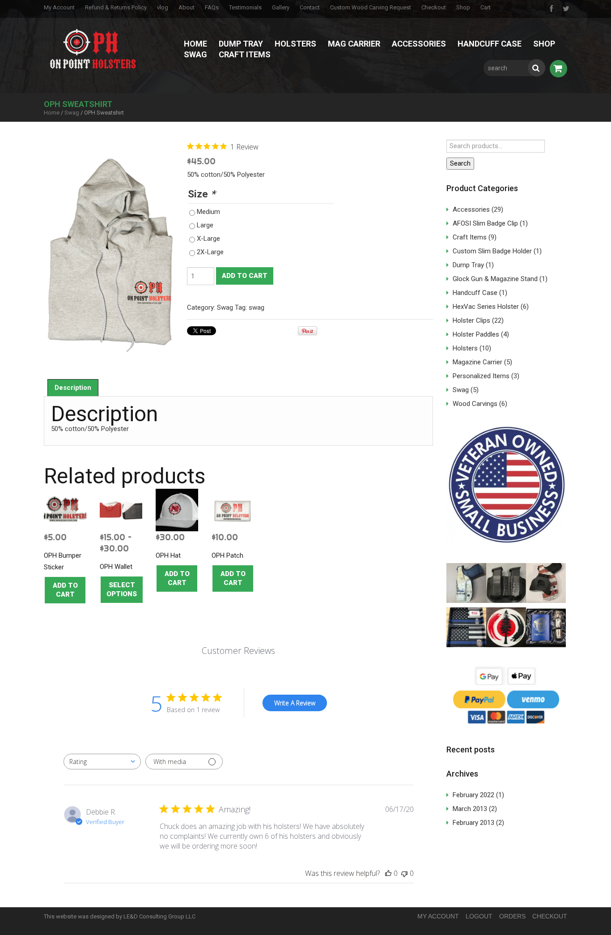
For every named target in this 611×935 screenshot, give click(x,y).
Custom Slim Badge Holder (492, 251)
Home (195, 43)
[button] (466, 583)
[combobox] (102, 761)
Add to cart (244, 276)
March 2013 (470, 809)
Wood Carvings (475, 404)
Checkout (433, 7)
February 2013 (473, 823)
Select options (121, 589)
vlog (162, 7)
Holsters (295, 43)
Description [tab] (73, 388)
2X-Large (210, 252)
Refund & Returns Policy (116, 7)
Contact (310, 7)
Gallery (280, 7)
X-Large (208, 239)
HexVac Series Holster (486, 307)
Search (460, 163)
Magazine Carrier (477, 362)
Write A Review (294, 703)
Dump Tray (241, 43)
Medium (208, 212)
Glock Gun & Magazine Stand (495, 279)
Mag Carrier (354, 43)
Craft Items (245, 54)
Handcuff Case (490, 43)
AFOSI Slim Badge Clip (485, 223)
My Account (59, 7)
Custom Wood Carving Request (370, 7)
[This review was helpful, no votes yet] (388, 873)
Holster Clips (471, 320)
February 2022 (473, 795)
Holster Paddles (476, 334)
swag (256, 307)
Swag (195, 54)
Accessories (419, 43)
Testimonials (245, 7)
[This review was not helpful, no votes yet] (404, 873)
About (186, 7)
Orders (512, 916)
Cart (485, 7)
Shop (463, 7)
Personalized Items (481, 376)
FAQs (212, 7)
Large (205, 225)
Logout (479, 916)
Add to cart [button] (65, 589)
